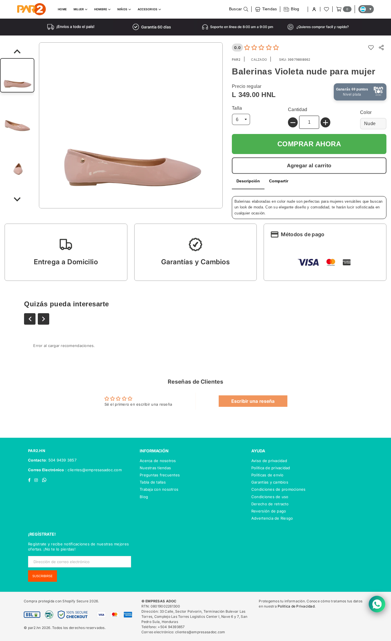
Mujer (79, 9)
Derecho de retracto (270, 504)
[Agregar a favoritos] (371, 47)
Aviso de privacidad (269, 460)
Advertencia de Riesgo (272, 518)
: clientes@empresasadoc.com (93, 470)
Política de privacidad (270, 468)
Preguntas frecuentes (160, 475)
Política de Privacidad (296, 606)
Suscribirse (42, 576)
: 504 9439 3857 (61, 460)
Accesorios (148, 9)
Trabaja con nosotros (159, 489)
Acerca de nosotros (158, 460)
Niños (123, 9)
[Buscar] (238, 9)
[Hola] (314, 9)
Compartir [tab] (278, 181)
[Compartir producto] (381, 47)
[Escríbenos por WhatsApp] (377, 604)
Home (62, 9)
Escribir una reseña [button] (253, 401)
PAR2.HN (36, 450)
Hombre (101, 9)
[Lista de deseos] (326, 9)
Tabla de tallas (153, 482)
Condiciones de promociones (278, 489)
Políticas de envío (267, 475)
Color (366, 112)
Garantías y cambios (269, 482)
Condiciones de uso (270, 496)
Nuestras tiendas (155, 468)
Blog (144, 496)
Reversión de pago (268, 511)
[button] (66, 252)
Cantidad (297, 109)
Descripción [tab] (248, 181)
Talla (237, 108)
